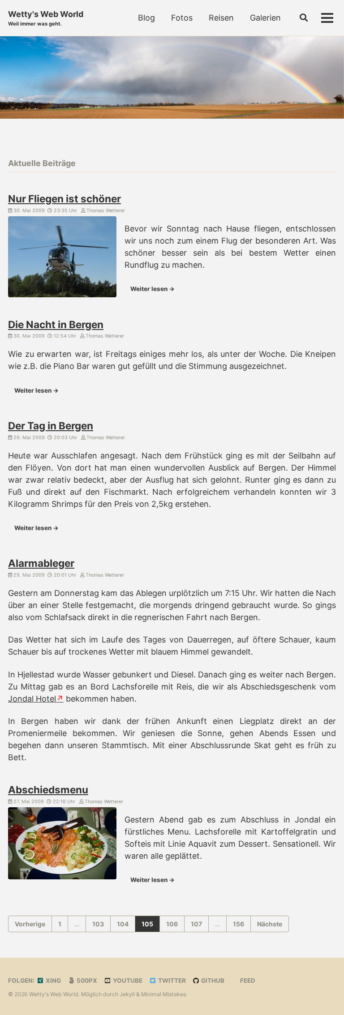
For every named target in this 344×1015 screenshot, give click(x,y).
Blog (146, 17)
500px (86, 980)
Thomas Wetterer (105, 211)
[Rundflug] (62, 258)
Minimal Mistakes (163, 994)
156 (238, 924)
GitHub (212, 980)
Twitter (171, 980)
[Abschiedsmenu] (62, 844)
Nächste (269, 924)
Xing (52, 980)
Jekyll (127, 994)
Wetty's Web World (45, 18)
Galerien (265, 17)
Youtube (127, 980)
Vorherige (30, 924)
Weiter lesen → (152, 288)
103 (98, 924)
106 (172, 924)
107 (196, 924)
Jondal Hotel (32, 698)
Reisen (221, 17)
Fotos (182, 17)
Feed (247, 980)
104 (123, 924)
